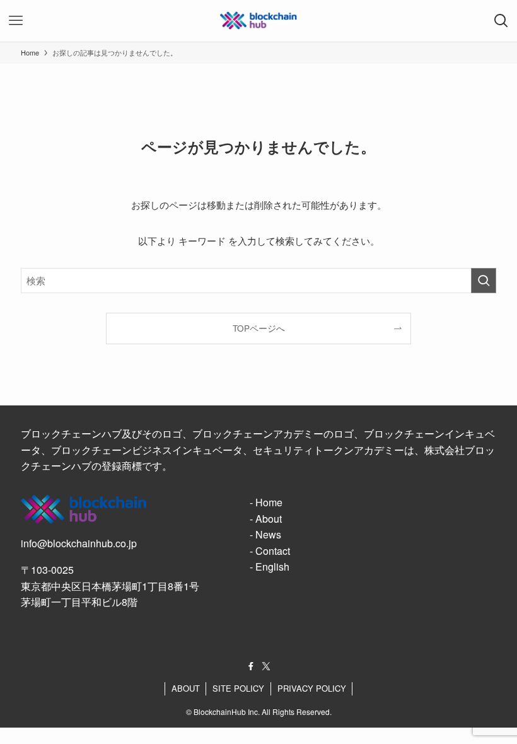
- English (269, 566)
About (268, 518)
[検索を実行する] (483, 280)
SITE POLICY (238, 688)
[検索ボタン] (501, 21)
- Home (266, 502)
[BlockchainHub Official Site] (258, 21)
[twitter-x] (266, 666)
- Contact (270, 550)
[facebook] (251, 666)
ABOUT (185, 688)
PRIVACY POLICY (311, 688)
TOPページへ (259, 328)
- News (265, 534)
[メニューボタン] (16, 21)
